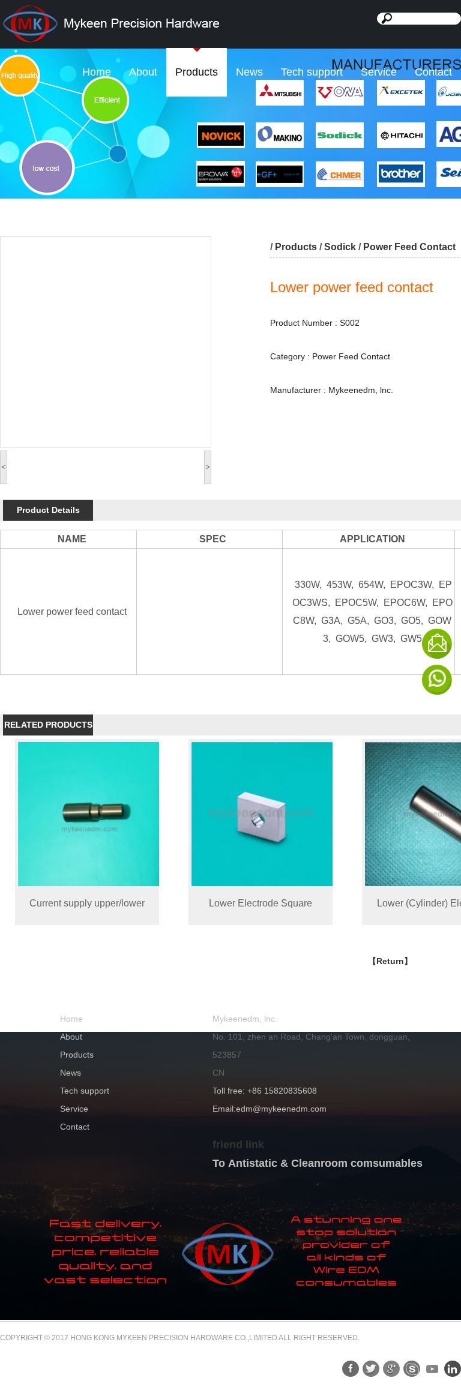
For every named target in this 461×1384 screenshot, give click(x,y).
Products (196, 72)
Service (379, 72)
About (143, 72)
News (249, 72)
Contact (433, 72)
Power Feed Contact (409, 247)
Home (96, 72)
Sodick (340, 247)
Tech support (312, 72)
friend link (238, 1145)
